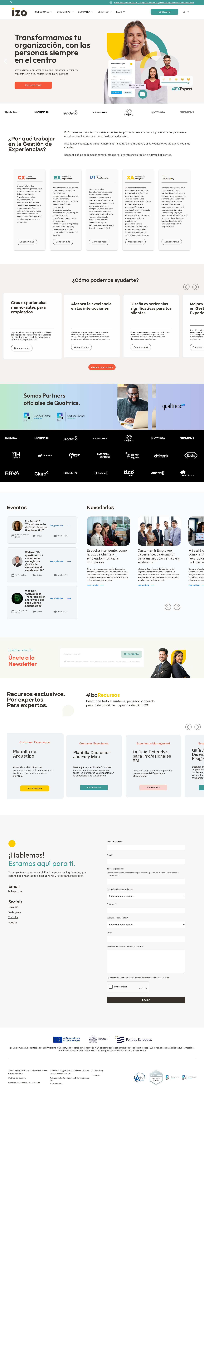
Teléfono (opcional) (115, 869)
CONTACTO (164, 12)
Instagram (14, 912)
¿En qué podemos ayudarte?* (120, 889)
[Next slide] (195, 287)
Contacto (96, 1075)
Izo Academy (97, 1071)
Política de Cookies (17, 1078)
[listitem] (32, 329)
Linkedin (13, 907)
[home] (19, 12)
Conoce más (33, 72)
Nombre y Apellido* (115, 841)
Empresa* (111, 904)
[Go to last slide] (186, 287)
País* (109, 933)
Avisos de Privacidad (103, 661)
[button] (43, 11)
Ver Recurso (34, 788)
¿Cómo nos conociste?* (117, 918)
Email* (110, 855)
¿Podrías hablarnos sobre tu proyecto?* (125, 946)
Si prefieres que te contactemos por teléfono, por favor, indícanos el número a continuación (143, 874)
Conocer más (27, 241)
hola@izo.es (15, 891)
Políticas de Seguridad (131, 661)
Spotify (12, 922)
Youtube (13, 917)
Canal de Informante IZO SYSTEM (24, 1083)
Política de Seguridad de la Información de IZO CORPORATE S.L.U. (69, 1072)
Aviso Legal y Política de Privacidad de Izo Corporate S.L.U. (27, 1072)
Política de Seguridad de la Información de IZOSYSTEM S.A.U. (69, 1080)
